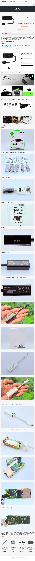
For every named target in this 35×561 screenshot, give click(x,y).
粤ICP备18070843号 (23, 558)
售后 (20, 1)
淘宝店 (14, 1)
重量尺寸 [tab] (6, 33)
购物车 (11, 1)
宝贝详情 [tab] (3, 33)
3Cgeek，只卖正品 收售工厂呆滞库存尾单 (16, 558)
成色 (18, 22)
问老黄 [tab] (9, 33)
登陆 (23, 1)
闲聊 (17, 1)
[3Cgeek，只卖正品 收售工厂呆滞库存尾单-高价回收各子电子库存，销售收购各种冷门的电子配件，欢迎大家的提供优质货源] (4, 2)
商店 (26, 1)
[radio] (20, 23)
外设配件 (21, 30)
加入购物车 (4, 551)
